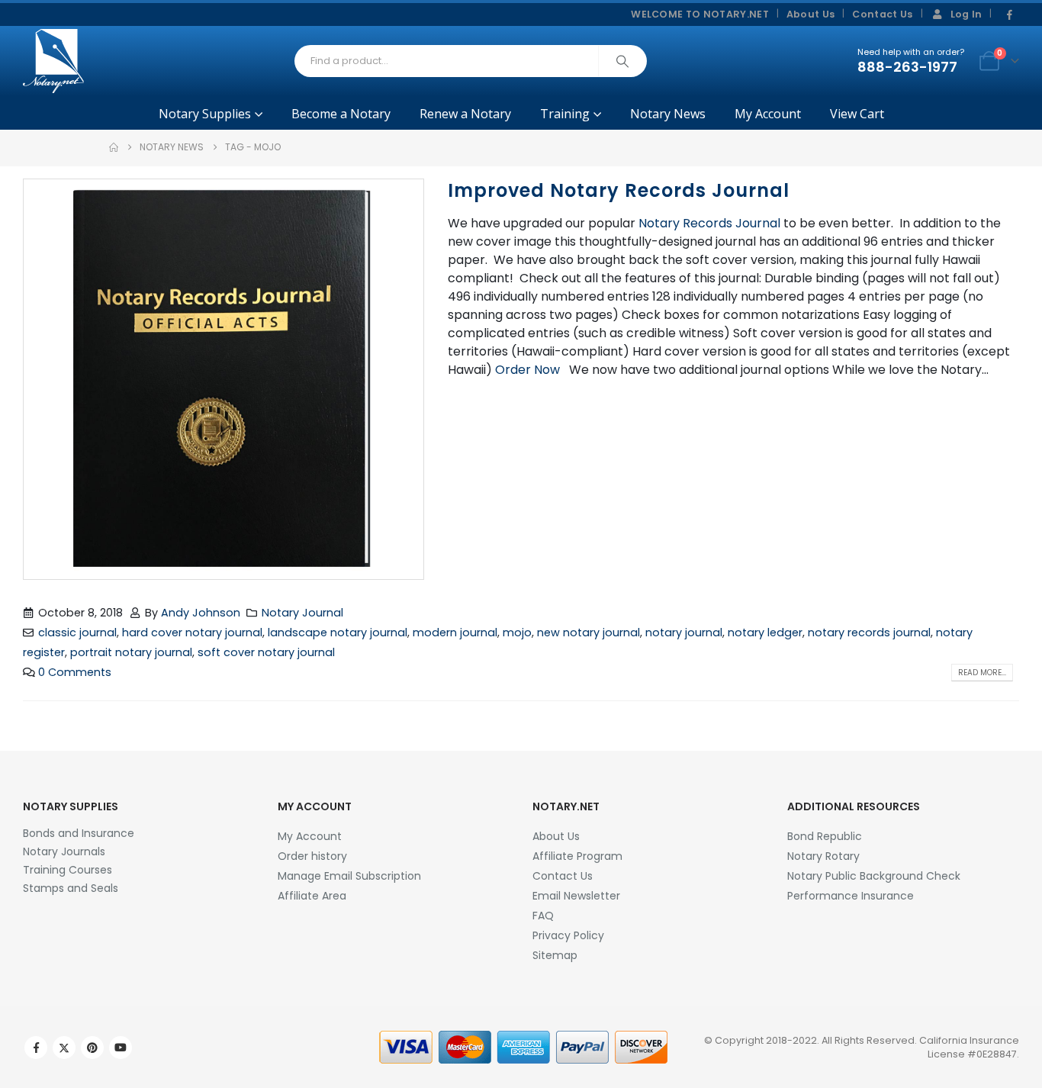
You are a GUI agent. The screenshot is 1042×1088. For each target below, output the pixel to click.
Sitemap (554, 955)
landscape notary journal (337, 632)
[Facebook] (1009, 15)
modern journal (455, 632)
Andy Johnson (200, 612)
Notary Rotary (823, 856)
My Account (768, 113)
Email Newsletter (576, 895)
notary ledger (765, 632)
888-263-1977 (907, 66)
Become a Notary (341, 113)
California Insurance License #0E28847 (969, 1047)
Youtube (120, 1047)
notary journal (683, 632)
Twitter (64, 1047)
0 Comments (74, 672)
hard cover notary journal (192, 632)
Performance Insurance (850, 895)
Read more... (982, 672)
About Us (810, 14)
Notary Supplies (205, 113)
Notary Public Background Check (873, 876)
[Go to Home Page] (113, 147)
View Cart (857, 113)
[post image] (224, 379)
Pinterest (92, 1047)
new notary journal (588, 632)
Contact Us (882, 14)
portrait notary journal (131, 652)
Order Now (527, 369)
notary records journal (869, 632)
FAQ (543, 915)
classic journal (77, 632)
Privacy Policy (568, 935)
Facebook (35, 1047)
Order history (312, 856)
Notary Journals (64, 851)
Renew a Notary (465, 113)
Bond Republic (824, 836)
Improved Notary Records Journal (619, 190)
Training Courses (67, 869)
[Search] (622, 61)
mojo (517, 632)
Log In (966, 14)
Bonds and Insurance (78, 833)
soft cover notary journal (266, 652)
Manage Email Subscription (349, 876)
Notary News (668, 113)
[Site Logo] (53, 61)
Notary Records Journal (709, 223)
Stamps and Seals (70, 888)
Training (565, 113)
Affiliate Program (577, 856)
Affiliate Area (312, 895)
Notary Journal (302, 612)
